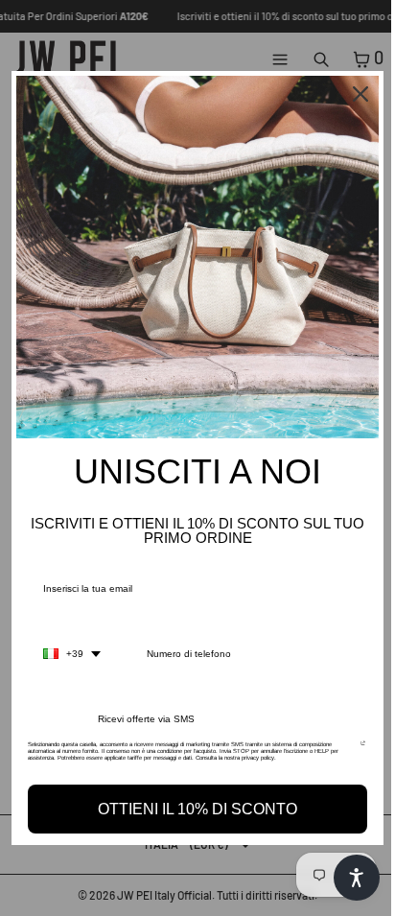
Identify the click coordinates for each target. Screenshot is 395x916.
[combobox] (72, 654)
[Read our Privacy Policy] (363, 750)
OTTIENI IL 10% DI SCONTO (197, 809)
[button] (357, 878)
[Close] (360, 94)
